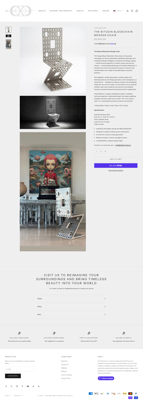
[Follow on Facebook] (6, 386)
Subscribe (13, 376)
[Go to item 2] (8, 35)
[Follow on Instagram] (17, 386)
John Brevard (100, 28)
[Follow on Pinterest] (22, 386)
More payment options (115, 170)
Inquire (106, 11)
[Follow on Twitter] (11, 386)
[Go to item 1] (8, 30)
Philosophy (93, 11)
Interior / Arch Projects (61, 11)
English (17, 395)
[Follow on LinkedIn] (39, 386)
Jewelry (80, 11)
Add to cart (116, 159)
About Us (64, 361)
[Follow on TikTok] (33, 386)
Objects (42, 11)
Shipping (64, 368)
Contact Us (64, 364)
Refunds (64, 371)
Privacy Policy (65, 378)
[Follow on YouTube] (28, 386)
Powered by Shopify (64, 395)
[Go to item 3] (8, 44)
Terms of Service (66, 375)
